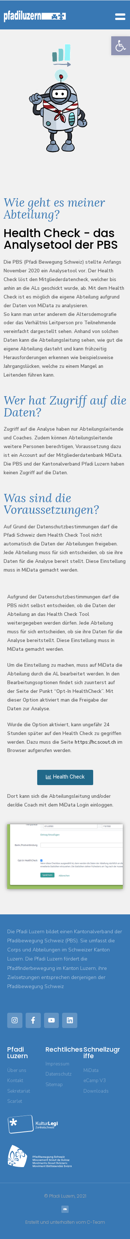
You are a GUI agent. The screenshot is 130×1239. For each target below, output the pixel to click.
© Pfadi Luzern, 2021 (65, 1196)
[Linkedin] (69, 1020)
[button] (120, 45)
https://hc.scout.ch (95, 742)
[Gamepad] (65, 1209)
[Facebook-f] (33, 1020)
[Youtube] (51, 1020)
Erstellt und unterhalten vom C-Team (65, 1222)
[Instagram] (14, 1020)
